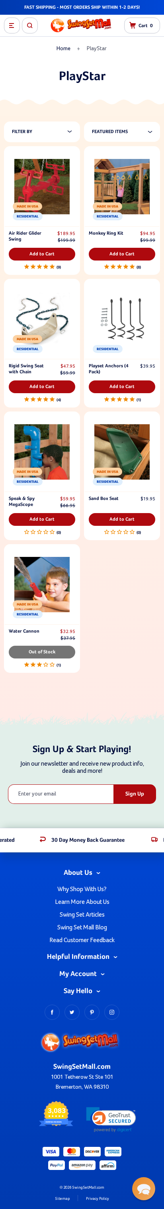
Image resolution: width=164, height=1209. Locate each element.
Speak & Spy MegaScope (22, 501)
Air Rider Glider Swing (25, 236)
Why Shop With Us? (82, 889)
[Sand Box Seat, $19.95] (122, 452)
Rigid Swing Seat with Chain (26, 369)
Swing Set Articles (82, 914)
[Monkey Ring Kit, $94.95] (122, 186)
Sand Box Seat (104, 498)
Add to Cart (42, 254)
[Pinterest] (92, 1012)
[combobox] (126, 132)
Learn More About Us (82, 902)
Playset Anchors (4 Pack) (109, 369)
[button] (111, 1120)
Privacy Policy (97, 1199)
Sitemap (62, 1199)
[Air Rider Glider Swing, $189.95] (42, 186)
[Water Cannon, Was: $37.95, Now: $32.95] (42, 584)
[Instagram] (111, 1012)
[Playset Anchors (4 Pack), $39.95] (122, 319)
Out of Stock (42, 652)
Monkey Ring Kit (106, 233)
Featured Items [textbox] (110, 131)
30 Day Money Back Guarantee (88, 840)
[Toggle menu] (12, 25)
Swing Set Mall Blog (82, 927)
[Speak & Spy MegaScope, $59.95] (42, 452)
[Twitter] (72, 1012)
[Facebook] (52, 1012)
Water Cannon (24, 631)
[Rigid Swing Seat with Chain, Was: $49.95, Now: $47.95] (42, 319)
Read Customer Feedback (82, 940)
